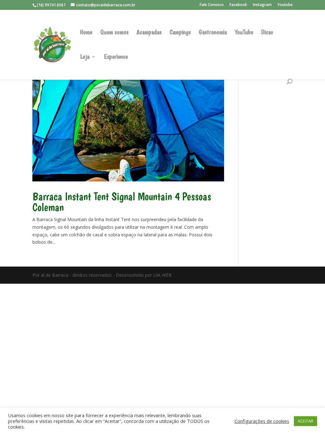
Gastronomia (213, 33)
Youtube (285, 5)
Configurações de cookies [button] (262, 421)
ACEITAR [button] (305, 421)
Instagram (262, 5)
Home (86, 33)
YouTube (244, 33)
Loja (85, 57)
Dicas (267, 33)
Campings (180, 33)
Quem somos (114, 33)
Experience (116, 57)
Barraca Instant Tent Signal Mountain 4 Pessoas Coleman (121, 202)
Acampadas (149, 33)
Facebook (238, 5)
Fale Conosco (212, 5)
